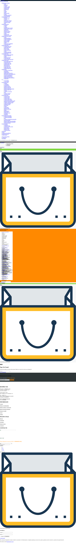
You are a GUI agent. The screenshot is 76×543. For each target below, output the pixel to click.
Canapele (5, 27)
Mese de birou (6, 48)
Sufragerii (5, 25)
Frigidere (5, 83)
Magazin (1, 418)
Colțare (5, 26)
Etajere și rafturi (6, 32)
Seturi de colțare (6, 18)
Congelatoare (6, 84)
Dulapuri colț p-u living (8, 35)
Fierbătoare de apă (7, 104)
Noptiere (5, 5)
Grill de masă (6, 107)
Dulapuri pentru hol (7, 38)
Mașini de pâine (6, 108)
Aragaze (5, 90)
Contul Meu (2, 420)
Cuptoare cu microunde (8, 91)
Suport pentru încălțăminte (8, 43)
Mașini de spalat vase (7, 89)
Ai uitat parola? (2, 538)
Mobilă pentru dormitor (6, 3)
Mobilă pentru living (5, 24)
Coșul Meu (2, 422)
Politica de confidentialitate (4, 405)
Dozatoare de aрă (7, 94)
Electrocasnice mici (5, 95)
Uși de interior (6, 80)
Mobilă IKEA (4, 69)
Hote (5, 92)
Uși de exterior (6, 81)
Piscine (3, 132)
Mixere (5, 110)
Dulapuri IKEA (6, 72)
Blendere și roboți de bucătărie (9, 101)
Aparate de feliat (7, 98)
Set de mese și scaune (7, 21)
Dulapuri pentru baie (7, 55)
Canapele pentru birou (7, 46)
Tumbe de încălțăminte (8, 39)
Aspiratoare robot (7, 125)
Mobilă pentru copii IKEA (8, 73)
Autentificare (7, 536)
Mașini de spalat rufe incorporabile (9, 122)
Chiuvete (5, 19)
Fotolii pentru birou (7, 47)
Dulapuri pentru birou (7, 52)
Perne (5, 10)
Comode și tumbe (7, 6)
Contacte (1, 404)
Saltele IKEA (6, 78)
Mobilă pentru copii (5, 60)
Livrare (1, 412)
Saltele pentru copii (7, 67)
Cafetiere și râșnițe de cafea (8, 102)
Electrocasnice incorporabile (6, 115)
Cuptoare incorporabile (8, 117)
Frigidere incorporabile (8, 116)
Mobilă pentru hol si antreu (6, 36)
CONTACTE (4, 137)
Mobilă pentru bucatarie (6, 16)
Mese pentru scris (7, 65)
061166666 (4, 138)
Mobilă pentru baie (5, 53)
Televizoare (4, 131)
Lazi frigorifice (6, 85)
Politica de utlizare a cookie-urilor (5, 407)
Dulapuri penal (6, 34)
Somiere (5, 11)
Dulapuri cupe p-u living (8, 28)
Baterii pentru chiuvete (8, 20)
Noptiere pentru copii (7, 68)
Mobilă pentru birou (5, 45)
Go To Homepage (3, 372)
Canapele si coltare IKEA (8, 70)
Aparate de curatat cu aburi (8, 126)
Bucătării (5, 17)
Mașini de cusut (6, 129)
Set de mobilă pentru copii (8, 61)
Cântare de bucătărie (7, 103)
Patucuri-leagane (7, 64)
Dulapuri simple (6, 7)
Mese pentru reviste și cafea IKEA (9, 74)
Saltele (5, 12)
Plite (5, 118)
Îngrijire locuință (4, 123)
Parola (1, 534)
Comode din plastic (7, 44)
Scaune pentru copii (7, 66)
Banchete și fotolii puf (7, 15)
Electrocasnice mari (5, 82)
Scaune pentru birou (7, 50)
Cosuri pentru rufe (7, 58)
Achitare (1, 414)
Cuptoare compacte (7, 93)
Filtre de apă (6, 105)
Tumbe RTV (6, 29)
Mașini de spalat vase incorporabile (10, 121)
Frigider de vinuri (7, 86)
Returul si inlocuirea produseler (5, 409)
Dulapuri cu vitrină (7, 31)
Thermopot (6, 114)
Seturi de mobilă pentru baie (8, 59)
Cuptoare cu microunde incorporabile (10, 119)
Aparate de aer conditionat (6, 133)
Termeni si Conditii (3, 411)
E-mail (1, 532)
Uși (2, 79)
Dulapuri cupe (6, 8)
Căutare (1, 445)
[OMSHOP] (2, 0)
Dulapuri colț (6, 9)
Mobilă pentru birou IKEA (8, 76)
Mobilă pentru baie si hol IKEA (9, 77)
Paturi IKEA (6, 71)
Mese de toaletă (6, 13)
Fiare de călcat (6, 127)
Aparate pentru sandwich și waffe (9, 100)
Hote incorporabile (7, 120)
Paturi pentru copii (7, 62)
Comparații (2, 425)
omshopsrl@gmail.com (6, 398)
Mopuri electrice (6, 128)
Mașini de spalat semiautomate (9, 88)
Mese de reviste (6, 30)
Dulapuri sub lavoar (7, 57)
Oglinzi (5, 14)
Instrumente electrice (5, 134)
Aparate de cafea (7, 96)
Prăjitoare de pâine (7, 112)
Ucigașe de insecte (7, 130)
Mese (5, 23)
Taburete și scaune (7, 22)
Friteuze (5, 106)
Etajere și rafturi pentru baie (8, 54)
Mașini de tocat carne (7, 109)
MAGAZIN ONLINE (5, 136)
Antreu (5, 37)
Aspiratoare (6, 124)
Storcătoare (6, 113)
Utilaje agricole (4, 278)
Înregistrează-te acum (10, 541)
